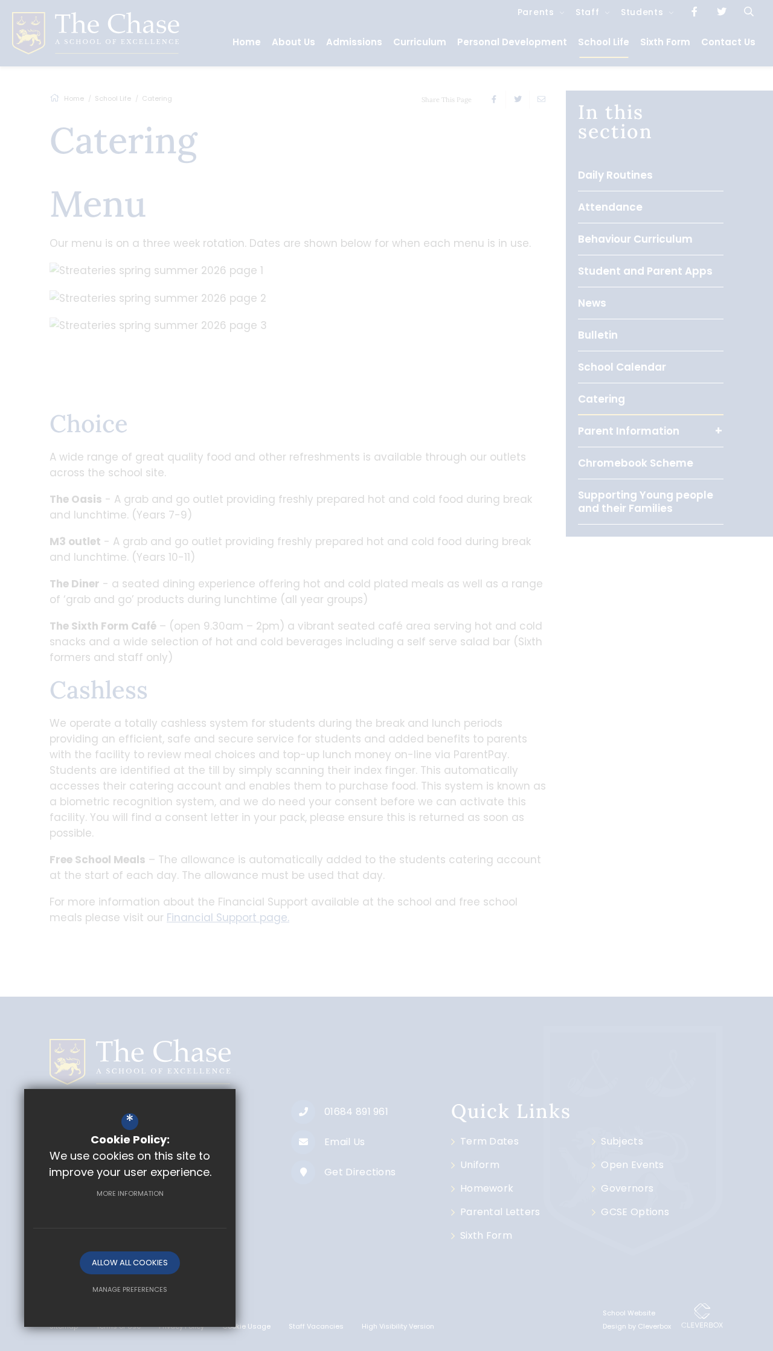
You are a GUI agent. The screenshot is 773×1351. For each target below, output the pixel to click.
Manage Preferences (129, 1289)
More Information (130, 1193)
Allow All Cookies (130, 1262)
